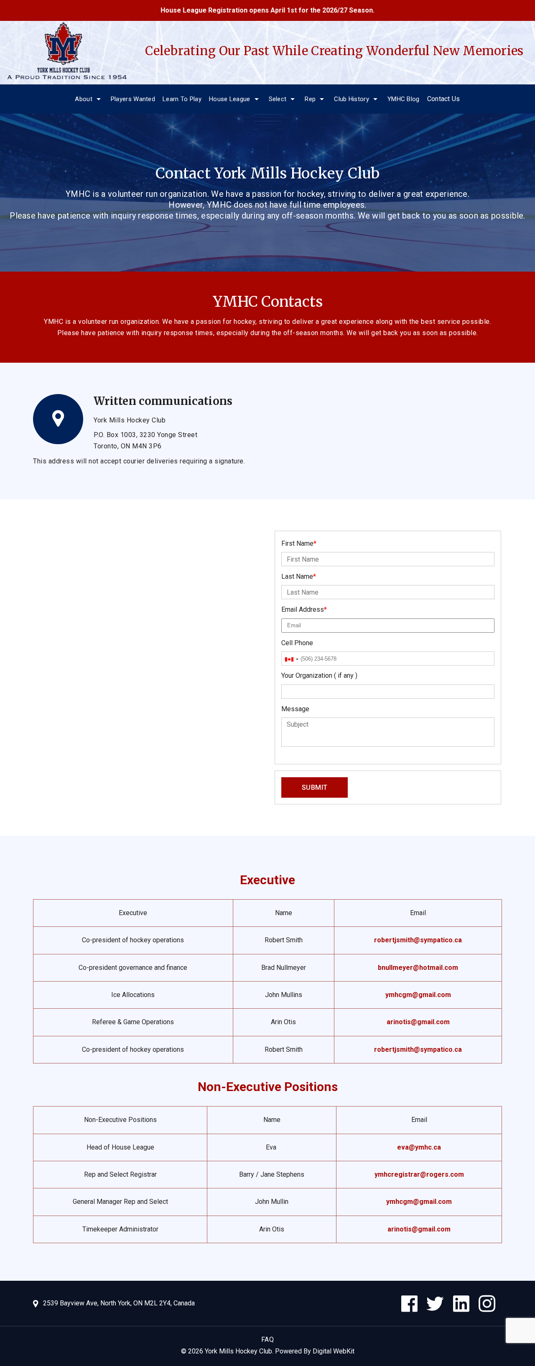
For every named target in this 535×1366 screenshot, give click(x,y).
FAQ (267, 1339)
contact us (443, 99)
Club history (351, 99)
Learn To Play (182, 99)
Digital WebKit (333, 1351)
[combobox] (291, 659)
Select (278, 99)
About (83, 99)
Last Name (298, 576)
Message (295, 709)
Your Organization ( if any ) (319, 675)
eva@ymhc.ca (419, 1147)
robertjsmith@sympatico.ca (418, 940)
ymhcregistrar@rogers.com (419, 1174)
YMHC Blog (403, 99)
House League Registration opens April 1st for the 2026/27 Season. (237, 10)
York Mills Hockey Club (238, 1351)
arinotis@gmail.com (418, 1022)
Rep (310, 99)
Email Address (304, 609)
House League (229, 99)
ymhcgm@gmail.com (418, 995)
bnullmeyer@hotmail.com (418, 968)
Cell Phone (297, 643)
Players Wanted (133, 99)
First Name (298, 543)
